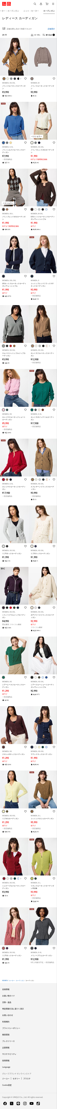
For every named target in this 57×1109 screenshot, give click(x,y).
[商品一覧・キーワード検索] (53, 4)
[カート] (47, 4)
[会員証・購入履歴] (41, 4)
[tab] (31, 11)
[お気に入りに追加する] (25, 79)
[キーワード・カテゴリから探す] (35, 4)
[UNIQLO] (6, 4)
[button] (14, 57)
